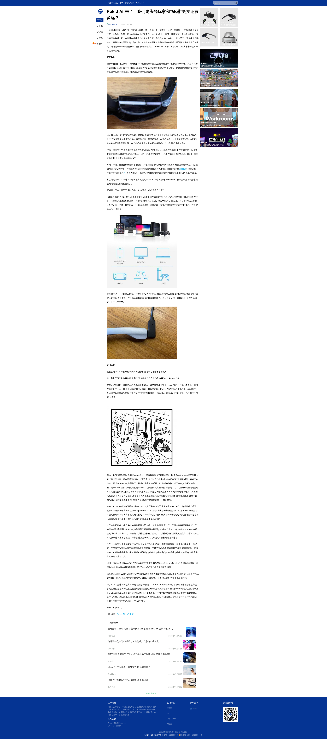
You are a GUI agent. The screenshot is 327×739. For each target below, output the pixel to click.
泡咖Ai (99, 44)
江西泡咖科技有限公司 (167, 732)
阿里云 (178, 732)
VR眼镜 (182, 168)
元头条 (99, 26)
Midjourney (171, 718)
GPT (168, 713)
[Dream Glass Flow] (209, 45)
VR (125, 172)
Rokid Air (121, 614)
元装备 (99, 38)
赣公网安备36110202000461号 (191, 735)
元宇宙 (99, 32)
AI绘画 (169, 723)
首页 (99, 20)
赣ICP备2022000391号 (170, 735)
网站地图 (184, 732)
